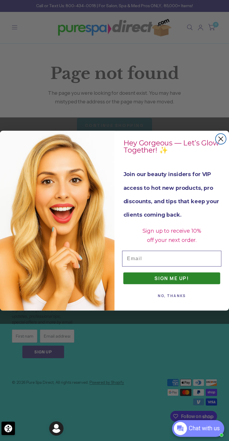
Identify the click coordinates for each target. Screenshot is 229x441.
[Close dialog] (221, 138)
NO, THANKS (172, 295)
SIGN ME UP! (171, 278)
